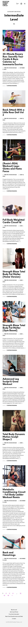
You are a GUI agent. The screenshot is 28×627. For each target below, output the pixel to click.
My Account (14, 609)
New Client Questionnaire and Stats (14, 616)
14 (8, 595)
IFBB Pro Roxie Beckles (10, 67)
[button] (17, 3)
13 (4, 595)
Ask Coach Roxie (14, 612)
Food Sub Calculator (14, 614)
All (14, 23)
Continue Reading (11, 85)
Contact (14, 618)
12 (20, 593)
